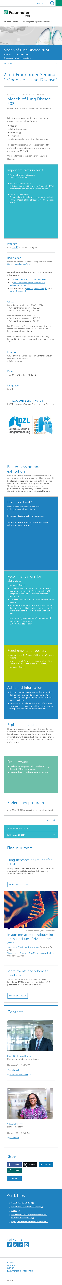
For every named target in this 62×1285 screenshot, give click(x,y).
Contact (11, 1265)
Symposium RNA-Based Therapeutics (23, 947)
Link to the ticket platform (18, 264)
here (14, 247)
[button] (14, 1164)
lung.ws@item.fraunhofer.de (22, 509)
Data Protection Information (20, 1271)
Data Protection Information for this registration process (27, 284)
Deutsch (41, 3)
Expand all (50, 820)
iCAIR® (14, 1211)
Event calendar (17, 996)
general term (19, 279)
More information (18, 885)
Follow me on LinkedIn (19, 1075)
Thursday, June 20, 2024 (17, 828)
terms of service (16, 291)
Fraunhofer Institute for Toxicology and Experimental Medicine (28, 22)
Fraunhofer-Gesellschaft (21, 1203)
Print (14, 1179)
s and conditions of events (36, 279)
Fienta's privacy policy (35, 288)
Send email (14, 1070)
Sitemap (10, 1263)
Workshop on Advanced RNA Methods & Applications (30, 953)
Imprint (10, 1268)
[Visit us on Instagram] (26, 1244)
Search (52, 3)
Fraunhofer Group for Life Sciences (26, 1207)
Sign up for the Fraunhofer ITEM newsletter (29, 1222)
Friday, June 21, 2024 (16, 835)
